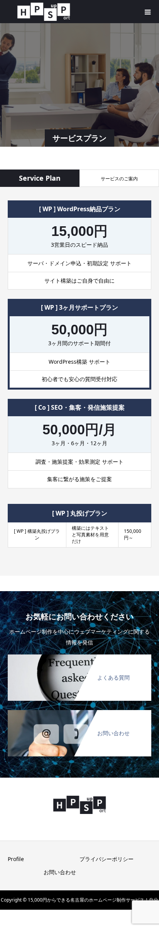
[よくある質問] (79, 656)
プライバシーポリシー (107, 859)
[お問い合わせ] (79, 711)
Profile (16, 859)
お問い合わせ (60, 872)
